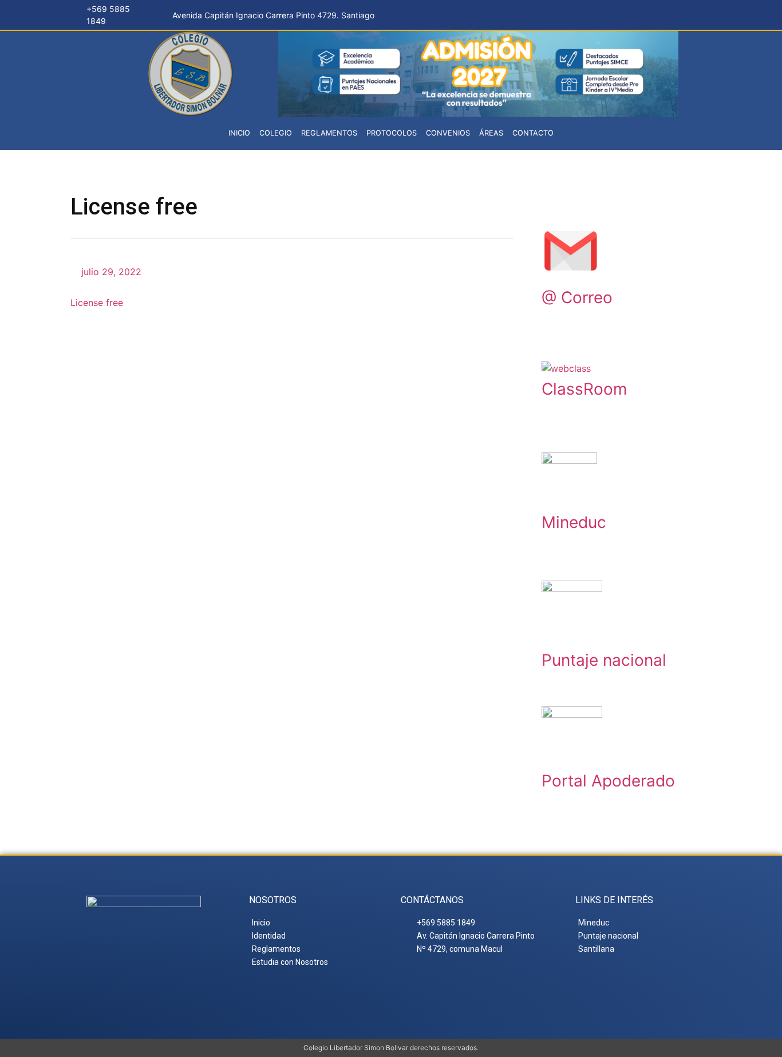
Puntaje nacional (604, 660)
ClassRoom (584, 389)
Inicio (239, 133)
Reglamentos (329, 133)
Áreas (491, 133)
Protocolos (391, 133)
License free (96, 302)
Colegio (275, 133)
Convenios (448, 133)
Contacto (533, 133)
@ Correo (577, 297)
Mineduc (574, 522)
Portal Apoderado (608, 780)
